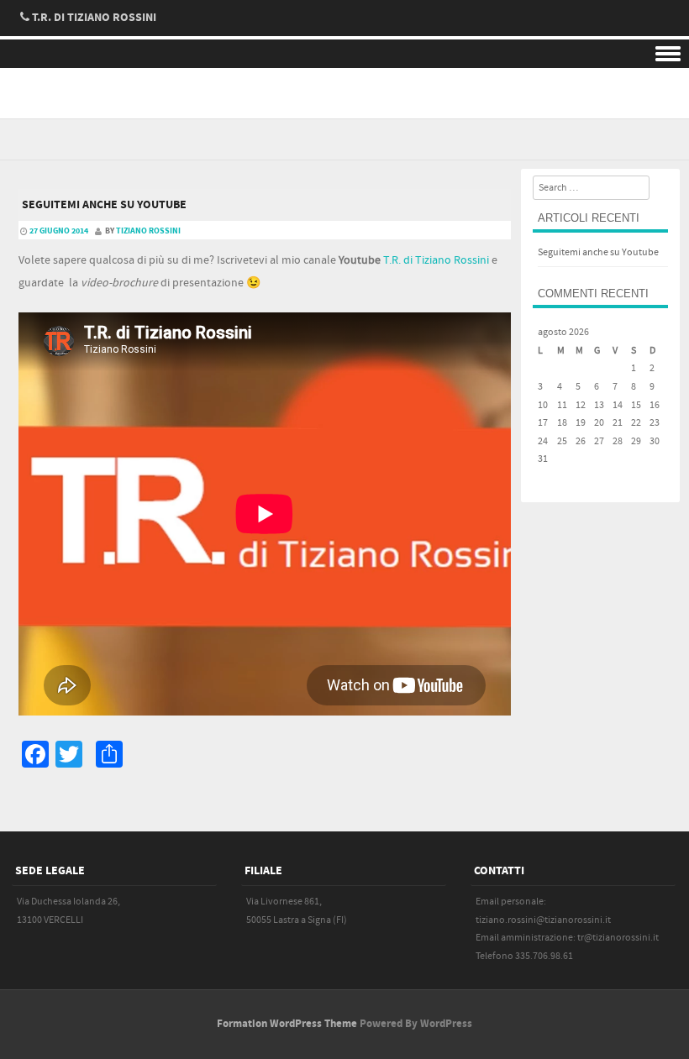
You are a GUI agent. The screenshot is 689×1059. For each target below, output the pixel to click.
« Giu (548, 477)
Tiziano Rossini (148, 231)
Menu (344, 54)
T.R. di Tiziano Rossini (436, 260)
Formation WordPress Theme (287, 1023)
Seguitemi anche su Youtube (104, 205)
